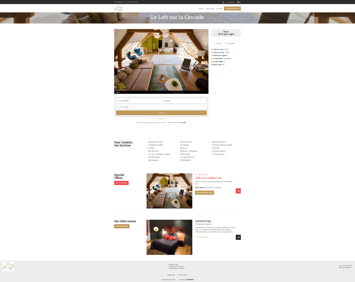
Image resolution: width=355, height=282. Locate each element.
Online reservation (232, 8)
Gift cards (219, 9)
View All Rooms (122, 226)
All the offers (121, 183)
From (120, 101)
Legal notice (171, 275)
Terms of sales (182, 275)
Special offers (210, 9)
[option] (161, 61)
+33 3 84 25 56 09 (346, 265)
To (163, 101)
